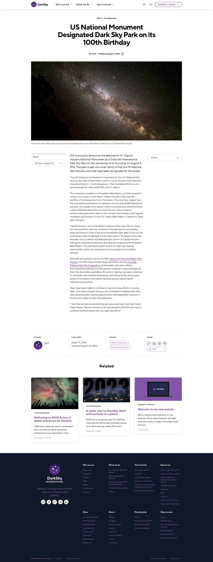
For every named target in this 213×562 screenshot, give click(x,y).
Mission (112, 517)
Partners (86, 492)
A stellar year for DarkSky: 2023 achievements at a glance (106, 412)
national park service (119, 347)
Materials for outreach (170, 500)
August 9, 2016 (109, 54)
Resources (165, 465)
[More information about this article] (122, 54)
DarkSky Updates (146, 405)
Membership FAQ (142, 524)
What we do (83, 4)
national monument (119, 343)
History (112, 528)
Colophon (58, 559)
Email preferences (142, 528)
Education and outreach (118, 488)
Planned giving (167, 530)
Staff (94, 54)
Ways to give (167, 512)
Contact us (113, 543)
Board (85, 485)
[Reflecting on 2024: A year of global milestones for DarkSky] (54, 393)
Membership (141, 512)
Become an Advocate (143, 481)
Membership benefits (143, 521)
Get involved (104, 4)
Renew (137, 517)
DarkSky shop (166, 521)
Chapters (86, 477)
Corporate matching (169, 538)
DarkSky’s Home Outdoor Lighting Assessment (145, 486)
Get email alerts (141, 470)
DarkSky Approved (90, 517)
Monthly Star (88, 532)
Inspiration (87, 535)
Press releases (88, 539)
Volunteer (139, 474)
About (112, 512)
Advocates (87, 470)
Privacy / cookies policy (159, 559)
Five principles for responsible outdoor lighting (169, 479)
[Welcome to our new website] (158, 389)
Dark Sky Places (89, 521)
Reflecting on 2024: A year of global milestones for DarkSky (53, 419)
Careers (112, 539)
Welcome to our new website (156, 409)
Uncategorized (110, 18)
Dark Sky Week (89, 524)
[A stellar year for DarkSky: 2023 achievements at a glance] (106, 390)
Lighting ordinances (169, 486)
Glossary (164, 497)
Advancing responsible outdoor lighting (118, 483)
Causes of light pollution (170, 474)
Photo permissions (73, 559)
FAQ (162, 493)
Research (164, 489)
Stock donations (167, 534)
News (99, 18)
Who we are (62, 4)
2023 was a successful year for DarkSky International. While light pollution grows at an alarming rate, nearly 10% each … (106, 423)
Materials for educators (170, 504)
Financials (113, 532)
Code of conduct (115, 535)
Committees (88, 488)
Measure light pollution (144, 491)
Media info (87, 543)
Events (111, 492)
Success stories (115, 524)
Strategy (112, 521)
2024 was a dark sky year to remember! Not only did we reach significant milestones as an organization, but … (53, 430)
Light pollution (89, 528)
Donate (164, 517)
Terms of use (175, 559)
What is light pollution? (170, 470)
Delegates (87, 474)
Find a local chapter (143, 477)
